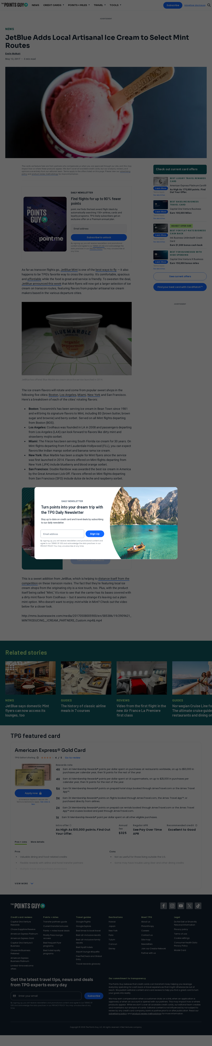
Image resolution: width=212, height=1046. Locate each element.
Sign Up (95, 533)
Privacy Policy (46, 546)
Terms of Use (57, 543)
